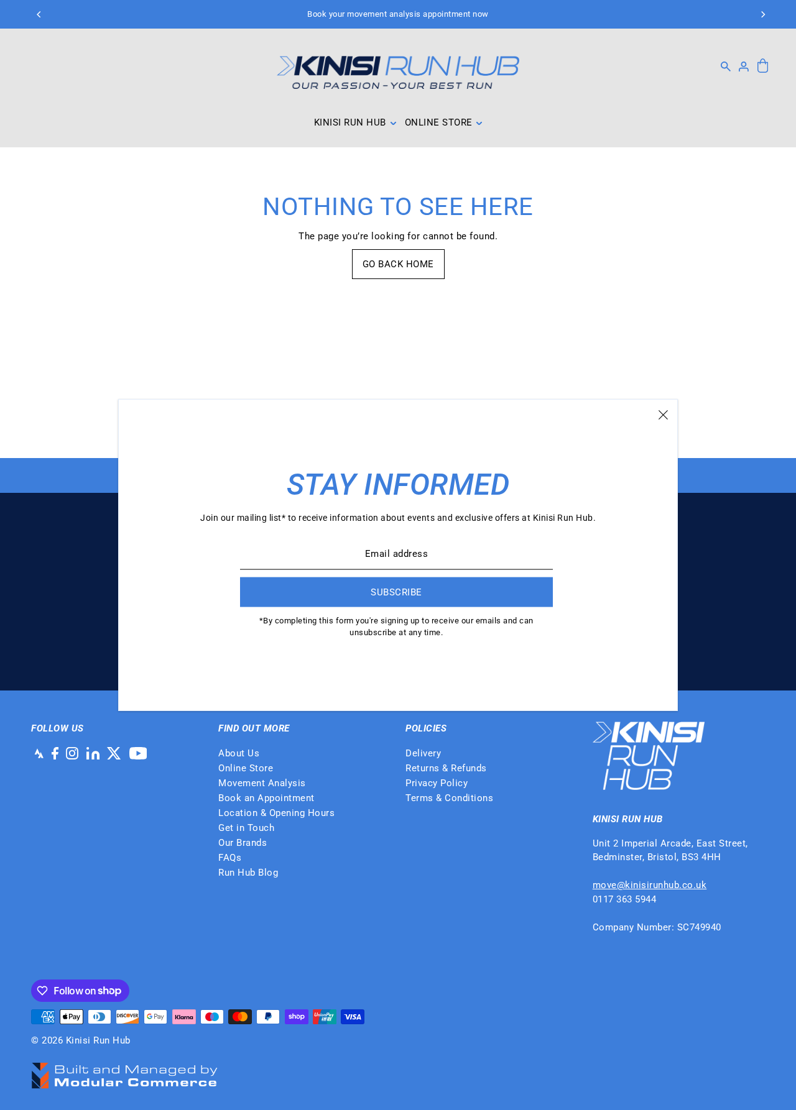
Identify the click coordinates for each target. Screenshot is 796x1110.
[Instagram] (72, 753)
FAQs (229, 857)
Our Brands (242, 842)
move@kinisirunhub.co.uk (650, 885)
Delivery (423, 753)
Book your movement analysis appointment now (398, 14)
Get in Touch (246, 827)
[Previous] (39, 14)
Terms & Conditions (449, 798)
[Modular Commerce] (124, 1069)
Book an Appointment (266, 798)
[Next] (763, 14)
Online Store (245, 768)
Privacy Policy (436, 783)
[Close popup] (663, 414)
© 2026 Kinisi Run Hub (81, 1040)
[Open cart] (762, 66)
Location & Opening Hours (276, 813)
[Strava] (37, 753)
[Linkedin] (93, 753)
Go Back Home (398, 264)
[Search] (725, 66)
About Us (238, 753)
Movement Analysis (262, 783)
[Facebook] (55, 753)
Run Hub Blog (248, 872)
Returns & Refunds (446, 768)
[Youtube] (138, 753)
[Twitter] (114, 753)
